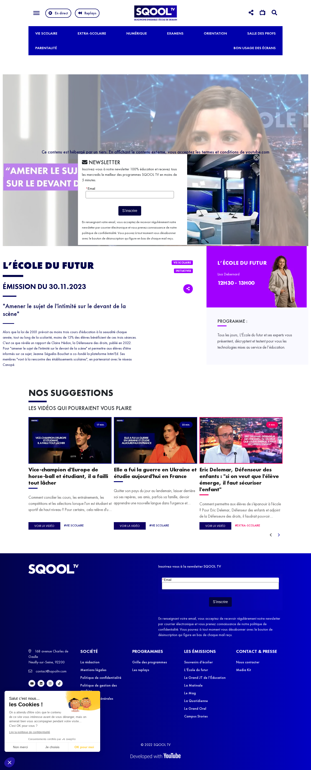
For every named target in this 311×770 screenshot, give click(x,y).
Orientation (215, 33)
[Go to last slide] (270, 535)
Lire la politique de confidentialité (29, 732)
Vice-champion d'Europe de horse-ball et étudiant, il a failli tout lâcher (68, 476)
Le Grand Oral (195, 708)
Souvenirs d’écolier (198, 662)
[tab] (251, 13)
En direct (61, 13)
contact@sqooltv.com (50, 671)
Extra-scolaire (92, 33)
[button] (9, 762)
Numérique (136, 33)
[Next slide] (279, 535)
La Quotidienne (196, 700)
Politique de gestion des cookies (98, 688)
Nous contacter (247, 662)
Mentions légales (93, 669)
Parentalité (46, 47)
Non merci (20, 747)
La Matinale (193, 685)
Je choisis (52, 747)
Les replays (140, 669)
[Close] (256, 158)
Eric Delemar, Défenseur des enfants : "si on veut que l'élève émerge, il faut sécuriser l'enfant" (239, 479)
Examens (175, 33)
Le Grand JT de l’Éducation (205, 677)
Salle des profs (261, 33)
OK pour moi (84, 747)
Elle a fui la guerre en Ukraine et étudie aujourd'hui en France (155, 473)
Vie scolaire (46, 33)
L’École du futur (196, 669)
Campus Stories (196, 716)
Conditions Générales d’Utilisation (96, 701)
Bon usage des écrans (255, 47)
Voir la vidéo (44, 526)
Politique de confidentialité (100, 677)
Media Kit (243, 669)
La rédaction (89, 662)
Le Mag (190, 693)
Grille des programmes (149, 662)
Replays (90, 13)
